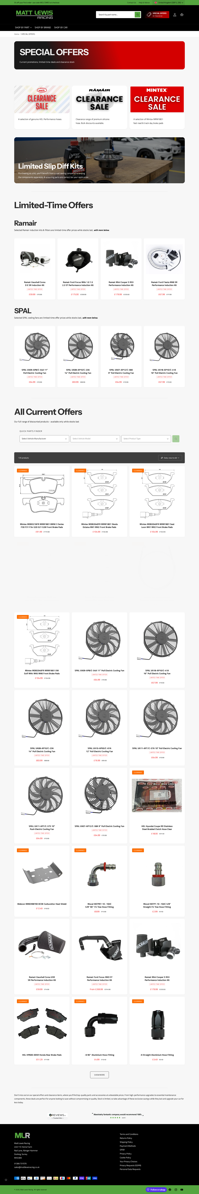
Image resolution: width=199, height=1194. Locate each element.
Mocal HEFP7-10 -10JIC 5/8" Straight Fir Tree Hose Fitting (157, 905)
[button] (181, 14)
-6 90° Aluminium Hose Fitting (99, 1054)
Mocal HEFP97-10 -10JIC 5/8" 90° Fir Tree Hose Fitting (99, 905)
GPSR (122, 1149)
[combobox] (118, 14)
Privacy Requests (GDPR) (130, 1165)
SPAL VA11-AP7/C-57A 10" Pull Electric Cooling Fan (157, 748)
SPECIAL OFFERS (28, 34)
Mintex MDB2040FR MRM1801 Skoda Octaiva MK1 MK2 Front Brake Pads (99, 526)
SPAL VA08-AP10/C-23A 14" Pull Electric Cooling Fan (78, 371)
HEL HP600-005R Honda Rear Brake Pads (42, 1054)
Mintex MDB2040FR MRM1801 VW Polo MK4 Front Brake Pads (99, 599)
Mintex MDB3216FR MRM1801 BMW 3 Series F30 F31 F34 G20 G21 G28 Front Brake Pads (42, 526)
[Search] (176, 438)
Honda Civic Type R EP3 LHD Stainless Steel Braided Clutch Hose (157, 599)
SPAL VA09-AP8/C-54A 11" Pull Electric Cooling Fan (35, 371)
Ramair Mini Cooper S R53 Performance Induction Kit (121, 284)
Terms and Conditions (129, 1134)
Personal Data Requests (130, 1169)
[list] (99, 107)
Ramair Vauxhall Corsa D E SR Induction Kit (34, 284)
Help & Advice (144, 2)
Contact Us (131, 2)
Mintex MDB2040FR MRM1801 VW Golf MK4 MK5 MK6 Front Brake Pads (42, 672)
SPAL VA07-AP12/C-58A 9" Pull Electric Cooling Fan (121, 371)
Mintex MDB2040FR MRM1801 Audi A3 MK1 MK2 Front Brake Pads (42, 599)
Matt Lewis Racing (26, 1189)
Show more (99, 1074)
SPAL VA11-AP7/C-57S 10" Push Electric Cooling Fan (42, 828)
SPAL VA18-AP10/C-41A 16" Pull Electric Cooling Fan (164, 371)
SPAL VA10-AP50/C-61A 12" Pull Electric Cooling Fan (99, 750)
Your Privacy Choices (128, 1161)
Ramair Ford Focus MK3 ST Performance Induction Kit (99, 979)
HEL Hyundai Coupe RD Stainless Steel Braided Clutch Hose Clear (157, 828)
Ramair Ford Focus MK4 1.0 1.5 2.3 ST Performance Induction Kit (78, 284)
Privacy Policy (125, 1153)
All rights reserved (40, 1189)
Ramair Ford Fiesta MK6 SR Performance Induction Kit (164, 284)
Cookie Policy (125, 1157)
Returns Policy (126, 1138)
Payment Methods (128, 1145)
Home (16, 34)
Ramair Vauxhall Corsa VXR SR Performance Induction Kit (42, 979)
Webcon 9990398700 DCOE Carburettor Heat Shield (42, 903)
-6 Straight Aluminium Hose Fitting (157, 1054)
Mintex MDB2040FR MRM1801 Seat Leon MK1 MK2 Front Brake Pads (157, 526)
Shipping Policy (126, 1142)
